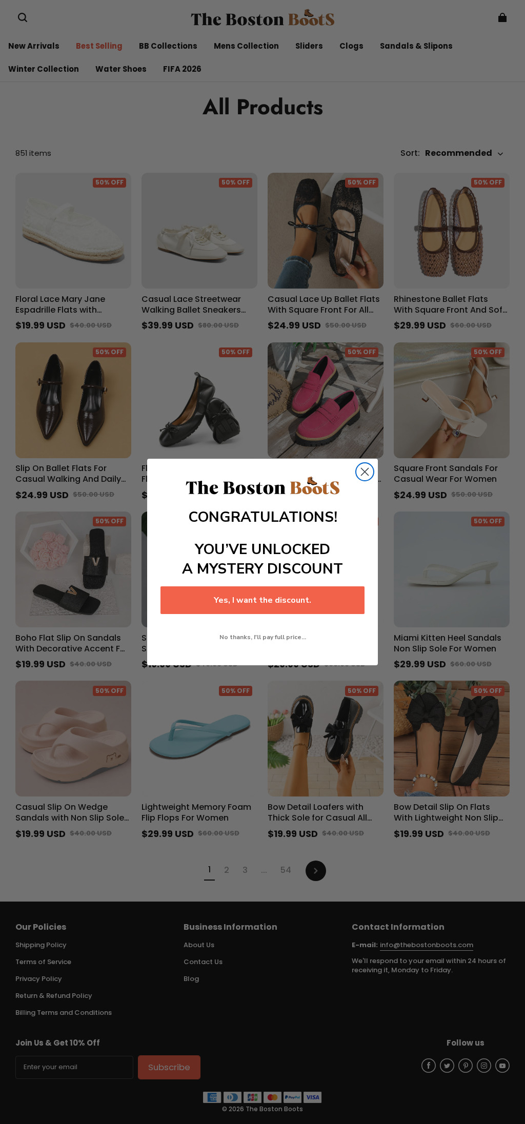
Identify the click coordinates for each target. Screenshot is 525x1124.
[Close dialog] (365, 472)
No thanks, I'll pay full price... (262, 637)
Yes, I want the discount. (262, 600)
